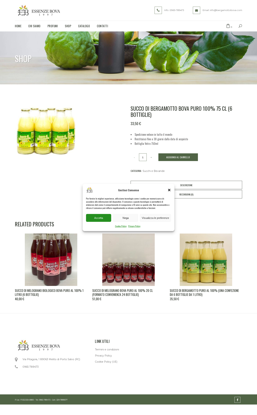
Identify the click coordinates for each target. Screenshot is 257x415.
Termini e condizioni (107, 349)
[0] (228, 26)
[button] (169, 190)
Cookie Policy (121, 226)
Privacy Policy (134, 226)
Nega (126, 217)
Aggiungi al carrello (178, 157)
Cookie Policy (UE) (106, 361)
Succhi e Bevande (154, 171)
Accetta (98, 217)
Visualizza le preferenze (155, 217)
